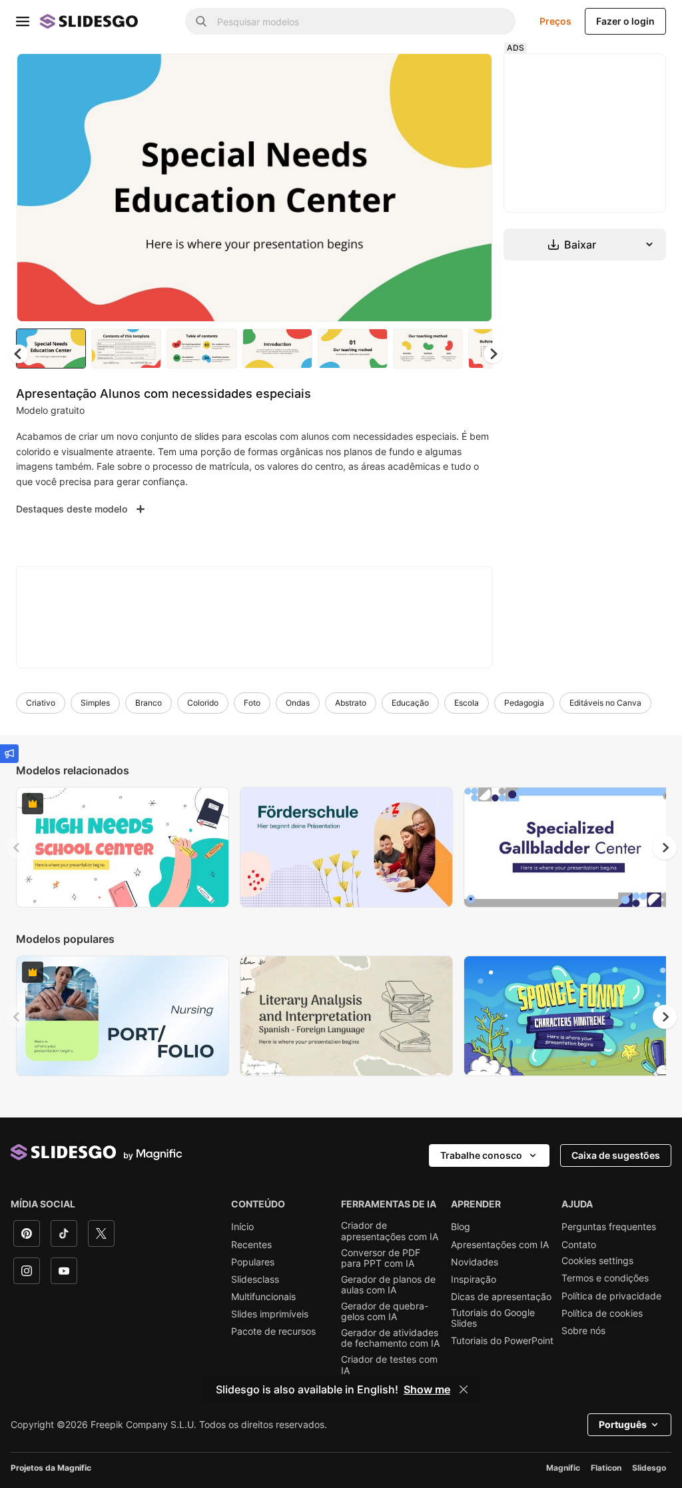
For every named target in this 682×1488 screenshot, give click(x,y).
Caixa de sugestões (615, 1155)
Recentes (251, 1244)
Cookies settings (597, 1260)
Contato (578, 1244)
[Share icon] (469, 74)
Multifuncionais (263, 1296)
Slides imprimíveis (269, 1314)
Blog (460, 1226)
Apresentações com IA (500, 1244)
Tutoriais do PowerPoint (502, 1340)
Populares (252, 1262)
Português (623, 1424)
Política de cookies (602, 1313)
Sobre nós (583, 1330)
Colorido (202, 703)
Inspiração (473, 1279)
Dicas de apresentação (501, 1296)
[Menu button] (22, 21)
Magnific (563, 1468)
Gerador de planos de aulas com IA (388, 1284)
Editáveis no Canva (605, 703)
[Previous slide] (17, 848)
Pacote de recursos (273, 1331)
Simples (95, 703)
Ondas (298, 703)
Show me (427, 1389)
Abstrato (350, 703)
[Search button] (201, 21)
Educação (410, 703)
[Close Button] (463, 1389)
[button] (493, 354)
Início (242, 1226)
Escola (466, 703)
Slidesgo (649, 1468)
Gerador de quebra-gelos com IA (384, 1311)
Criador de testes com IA (389, 1364)
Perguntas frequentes (608, 1226)
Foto (252, 703)
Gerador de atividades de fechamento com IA (390, 1338)
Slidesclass (255, 1279)
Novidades (474, 1262)
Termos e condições (605, 1278)
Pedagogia (524, 703)
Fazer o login (625, 21)
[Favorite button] (435, 74)
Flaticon (606, 1468)
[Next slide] (472, 187)
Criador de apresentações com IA (389, 1230)
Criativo (40, 703)
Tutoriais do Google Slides (493, 1318)
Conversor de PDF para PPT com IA (380, 1258)
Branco (148, 703)
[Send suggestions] (9, 753)
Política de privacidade (611, 1296)
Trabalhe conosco (481, 1155)
